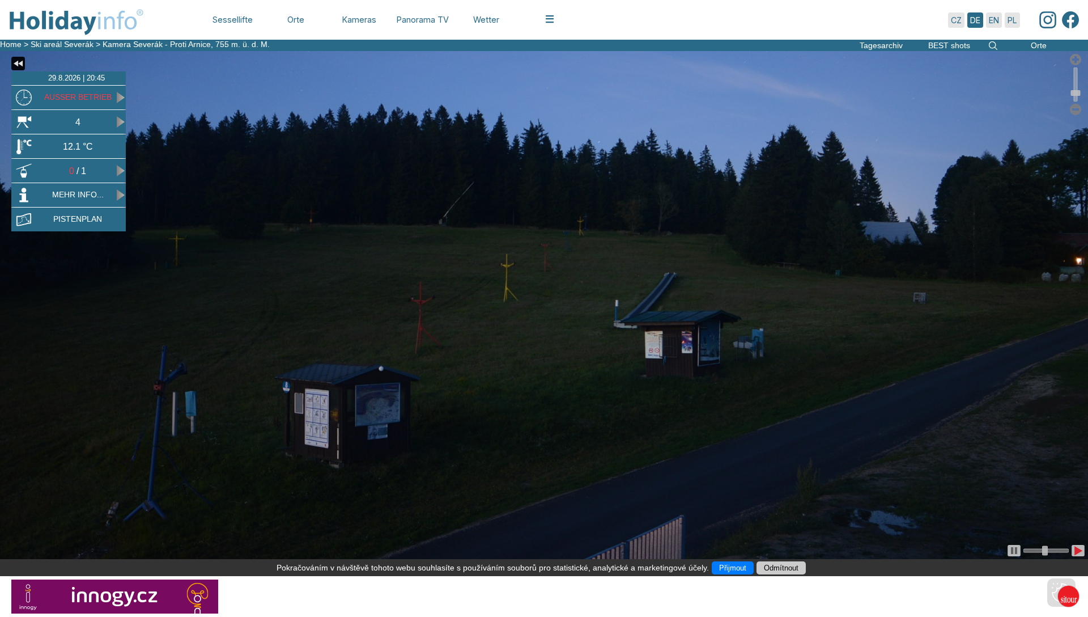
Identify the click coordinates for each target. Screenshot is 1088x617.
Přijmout (732, 568)
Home (11, 44)
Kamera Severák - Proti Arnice (157, 44)
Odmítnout (781, 568)
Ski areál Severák (62, 44)
